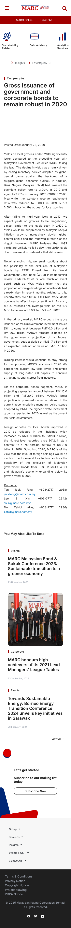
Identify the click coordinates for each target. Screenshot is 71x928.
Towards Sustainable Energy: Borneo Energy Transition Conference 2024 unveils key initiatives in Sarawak (35, 708)
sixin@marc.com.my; (17, 503)
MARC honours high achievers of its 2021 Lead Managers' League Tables (34, 664)
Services (14, 837)
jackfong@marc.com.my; (20, 494)
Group (13, 829)
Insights (14, 844)
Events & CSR (17, 852)
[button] (7, 8)
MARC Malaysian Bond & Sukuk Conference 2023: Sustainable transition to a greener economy (34, 566)
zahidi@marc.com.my (18, 511)
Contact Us (15, 860)
